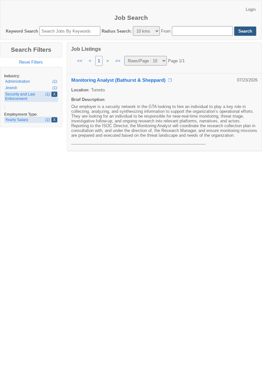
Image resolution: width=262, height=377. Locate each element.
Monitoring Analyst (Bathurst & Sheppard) (118, 80)
